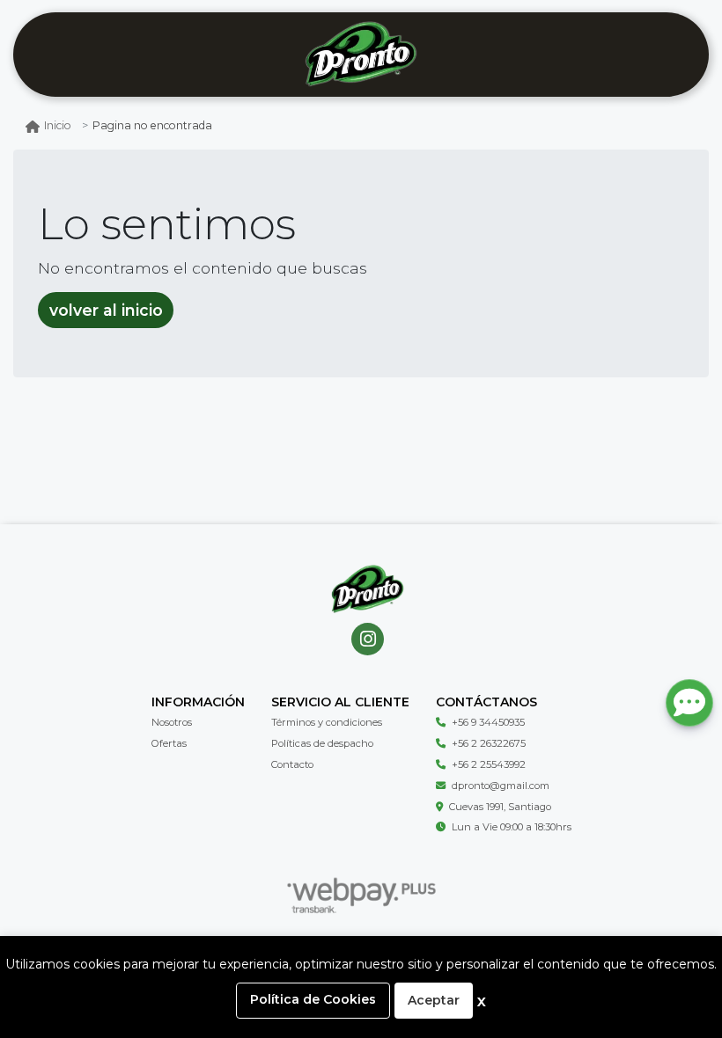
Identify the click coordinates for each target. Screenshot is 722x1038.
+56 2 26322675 (489, 743)
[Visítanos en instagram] (367, 639)
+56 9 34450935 (488, 722)
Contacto (292, 764)
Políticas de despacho (322, 743)
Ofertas (169, 743)
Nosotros (171, 722)
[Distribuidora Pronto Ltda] (361, 55)
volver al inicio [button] (106, 310)
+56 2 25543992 (489, 764)
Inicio (57, 125)
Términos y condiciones (326, 722)
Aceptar (434, 1000)
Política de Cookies (313, 999)
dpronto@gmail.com (500, 785)
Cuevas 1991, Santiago (500, 806)
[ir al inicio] (367, 589)
